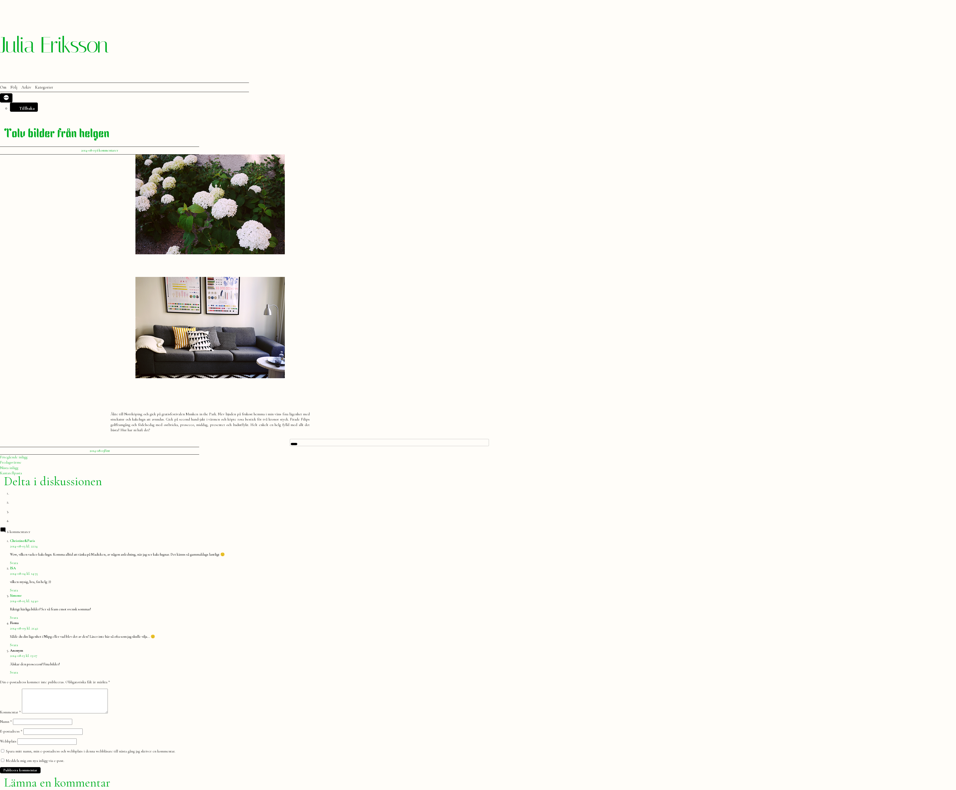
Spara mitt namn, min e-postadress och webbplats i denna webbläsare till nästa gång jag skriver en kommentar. (90, 751)
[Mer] (6, 98)
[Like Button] (294, 444)
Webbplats (8, 741)
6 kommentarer (107, 150)
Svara (14, 563)
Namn (6, 721)
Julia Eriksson (54, 45)
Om (3, 87)
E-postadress (11, 731)
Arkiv (26, 87)
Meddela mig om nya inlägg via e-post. (35, 760)
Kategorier (44, 87)
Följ (13, 87)
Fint (107, 451)
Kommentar (10, 712)
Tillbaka (27, 108)
